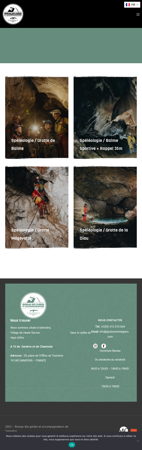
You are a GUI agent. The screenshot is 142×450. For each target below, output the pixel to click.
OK (72, 444)
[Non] (137, 441)
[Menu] (137, 14)
